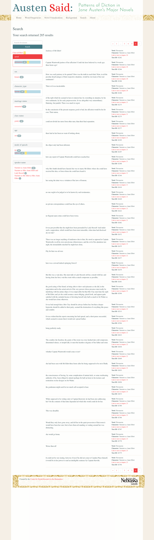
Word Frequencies (33, 17)
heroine (17, 91)
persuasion (18, 62)
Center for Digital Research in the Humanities (46, 479)
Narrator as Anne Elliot (23, 167)
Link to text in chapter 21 (120, 102)
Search (83, 17)
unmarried (18, 106)
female (17, 77)
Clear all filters (19, 52)
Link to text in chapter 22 (120, 244)
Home (19, 17)
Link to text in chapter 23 (120, 392)
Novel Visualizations (53, 17)
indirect (17, 153)
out (16, 135)
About (92, 17)
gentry (17, 121)
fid (15, 150)
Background (71, 17)
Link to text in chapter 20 (120, 55)
